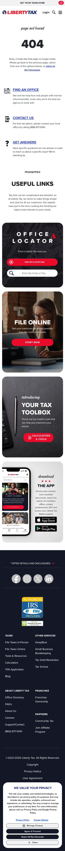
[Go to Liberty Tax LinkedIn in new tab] (48, 578)
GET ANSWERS (24, 142)
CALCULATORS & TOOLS (41, 437)
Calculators (11, 662)
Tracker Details (41, 820)
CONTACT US (23, 117)
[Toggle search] (54, 12)
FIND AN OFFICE (26, 89)
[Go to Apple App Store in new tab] (46, 520)
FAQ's (8, 704)
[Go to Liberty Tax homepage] (20, 12)
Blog (7, 676)
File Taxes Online (15, 649)
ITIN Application (14, 669)
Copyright (32, 764)
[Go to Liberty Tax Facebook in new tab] (16, 578)
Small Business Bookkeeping (44, 651)
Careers (9, 718)
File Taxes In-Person (17, 642)
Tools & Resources (16, 656)
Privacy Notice (32, 771)
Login (46, 12)
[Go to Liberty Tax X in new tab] (37, 578)
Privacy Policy (22, 820)
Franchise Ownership (41, 699)
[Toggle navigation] (60, 12)
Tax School (41, 667)
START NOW (32, 342)
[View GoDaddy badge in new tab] (32, 623)
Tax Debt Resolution (47, 660)
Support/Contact (14, 724)
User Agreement (32, 778)
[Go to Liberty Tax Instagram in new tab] (27, 578)
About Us (10, 711)
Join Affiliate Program (42, 730)
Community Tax (44, 721)
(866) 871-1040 (13, 731)
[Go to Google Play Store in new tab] (46, 528)
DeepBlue (41, 642)
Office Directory (14, 697)
